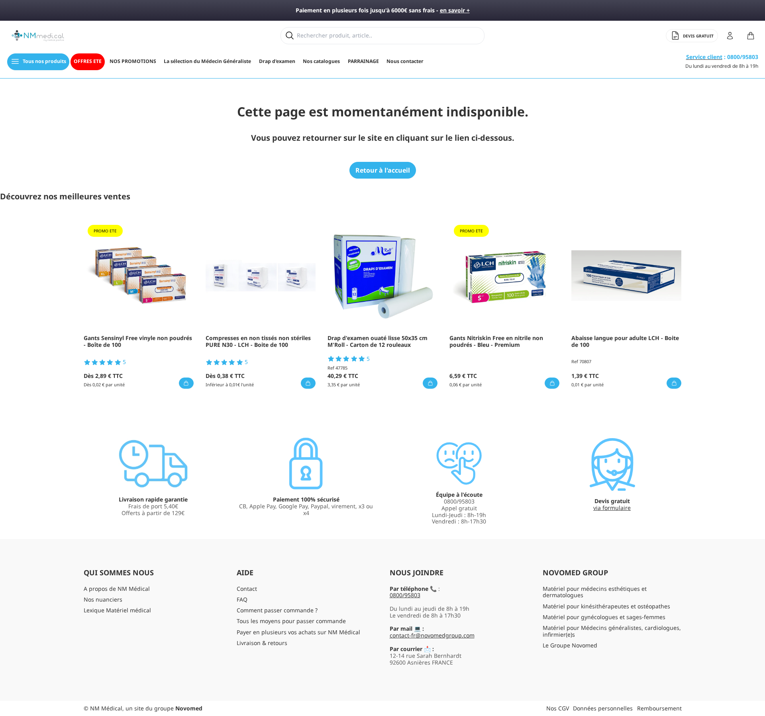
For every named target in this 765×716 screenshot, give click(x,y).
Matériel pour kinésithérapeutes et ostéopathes (606, 606)
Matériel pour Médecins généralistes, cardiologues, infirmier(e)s (612, 631)
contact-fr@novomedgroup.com (432, 635)
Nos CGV (557, 708)
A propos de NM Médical (117, 588)
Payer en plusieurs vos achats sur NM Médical (298, 632)
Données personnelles (603, 708)
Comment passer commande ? (277, 610)
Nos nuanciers (103, 599)
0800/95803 (405, 595)
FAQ (242, 599)
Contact (247, 588)
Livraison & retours (262, 643)
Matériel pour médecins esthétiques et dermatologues (595, 592)
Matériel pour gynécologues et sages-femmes (604, 617)
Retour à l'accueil (382, 170)
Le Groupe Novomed (570, 645)
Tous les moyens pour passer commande (291, 621)
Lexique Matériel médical (117, 610)
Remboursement (659, 708)
